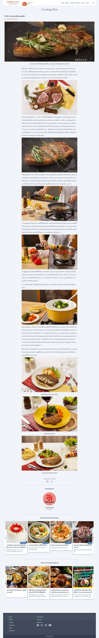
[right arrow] (5, 537)
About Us (39, 620)
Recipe (10, 620)
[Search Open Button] (93, 2)
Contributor (12, 631)
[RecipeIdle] (27, 3)
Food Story (11, 625)
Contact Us (39, 622)
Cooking (11, 622)
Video (10, 628)
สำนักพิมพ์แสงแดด (13, 19)
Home (10, 617)
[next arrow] (93, 537)
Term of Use (40, 617)
